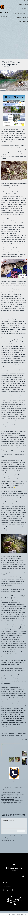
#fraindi (18, 795)
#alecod (18, 792)
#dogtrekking (4, 795)
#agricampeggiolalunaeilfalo (9, 792)
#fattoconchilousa (12, 795)
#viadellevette (4, 803)
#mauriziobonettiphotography (8, 800)
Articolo (5, 790)
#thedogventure (17, 802)
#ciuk (13, 794)
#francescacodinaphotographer (8, 797)
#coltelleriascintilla (19, 794)
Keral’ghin (10, 803)
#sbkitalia (3, 802)
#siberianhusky (9, 802)
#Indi (20, 797)
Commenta (21, 831)
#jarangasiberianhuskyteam (7, 799)
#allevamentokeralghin (6, 794)
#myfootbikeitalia (19, 800)
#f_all (17, 797)
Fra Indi (4, 12)
